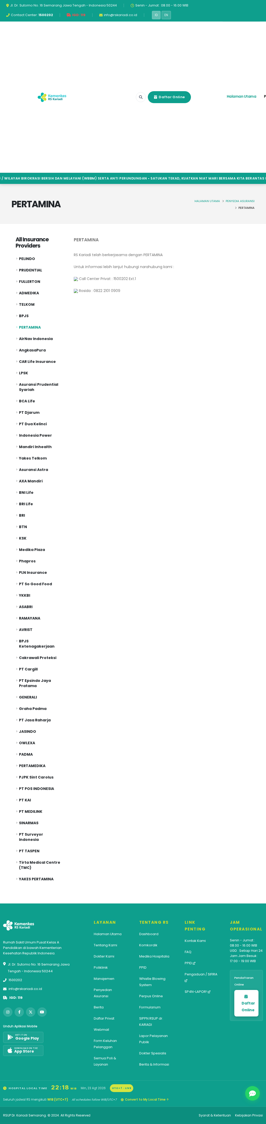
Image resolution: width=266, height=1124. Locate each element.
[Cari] (141, 97)
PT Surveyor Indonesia (31, 837)
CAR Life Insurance (37, 361)
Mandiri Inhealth (35, 446)
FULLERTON (29, 281)
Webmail (101, 1029)
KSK (22, 538)
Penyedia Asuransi (240, 201)
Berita (99, 1007)
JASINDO (27, 731)
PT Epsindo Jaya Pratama (35, 683)
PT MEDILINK (30, 811)
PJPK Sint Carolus (36, 777)
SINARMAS (28, 823)
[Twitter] (30, 1012)
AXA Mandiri (31, 481)
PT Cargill (28, 669)
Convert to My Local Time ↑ (147, 1100)
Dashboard (148, 934)
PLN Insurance (33, 572)
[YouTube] (42, 1012)
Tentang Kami (105, 945)
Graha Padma (32, 708)
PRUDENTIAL (30, 270)
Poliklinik (101, 967)
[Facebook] (19, 1012)
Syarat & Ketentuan (215, 1115)
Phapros (27, 561)
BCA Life (27, 401)
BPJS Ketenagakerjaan (37, 644)
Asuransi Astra (33, 469)
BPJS (24, 315)
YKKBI (24, 595)
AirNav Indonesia (36, 338)
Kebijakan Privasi (249, 1115)
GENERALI (28, 697)
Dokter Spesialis (152, 1053)
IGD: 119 (16, 997)
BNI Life (26, 492)
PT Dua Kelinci (33, 424)
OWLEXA (27, 743)
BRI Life (26, 504)
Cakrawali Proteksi (37, 657)
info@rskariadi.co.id (25, 988)
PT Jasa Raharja (35, 720)
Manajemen (104, 978)
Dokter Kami (104, 956)
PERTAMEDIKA (32, 765)
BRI (22, 515)
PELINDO (27, 258)
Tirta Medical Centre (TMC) (39, 865)
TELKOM (27, 304)
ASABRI (25, 606)
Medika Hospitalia (154, 956)
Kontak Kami (195, 940)
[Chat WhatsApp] (252, 1093)
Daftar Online (171, 97)
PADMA (26, 754)
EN (166, 15)
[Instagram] (7, 1012)
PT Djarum (29, 412)
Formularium (150, 1007)
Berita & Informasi (154, 1064)
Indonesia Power (35, 435)
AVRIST (25, 629)
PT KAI (25, 800)
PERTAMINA (30, 327)
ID (156, 15)
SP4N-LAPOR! (196, 991)
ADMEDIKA (29, 293)
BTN (23, 526)
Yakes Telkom (33, 458)
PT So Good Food (35, 584)
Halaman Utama (241, 96)
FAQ (188, 951)
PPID (143, 967)
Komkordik (148, 945)
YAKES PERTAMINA (36, 879)
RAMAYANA (29, 618)
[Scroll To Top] (256, 1118)
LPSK (23, 373)
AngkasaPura (32, 350)
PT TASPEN (29, 851)
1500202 (15, 979)
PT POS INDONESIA (36, 788)
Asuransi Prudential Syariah (38, 387)
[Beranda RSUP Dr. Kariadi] (52, 97)
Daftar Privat (104, 1018)
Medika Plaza (32, 549)
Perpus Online (151, 996)
